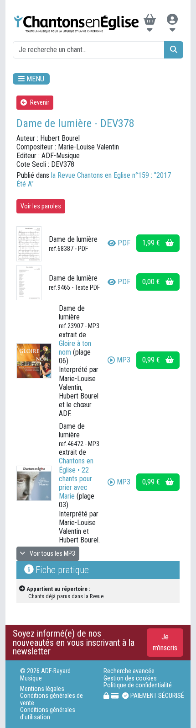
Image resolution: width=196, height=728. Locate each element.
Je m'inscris (165, 642)
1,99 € (152, 243)
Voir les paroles (41, 206)
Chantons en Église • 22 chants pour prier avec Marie (76, 478)
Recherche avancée (129, 671)
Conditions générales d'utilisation (47, 713)
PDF (124, 243)
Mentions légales (42, 688)
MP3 (123, 360)
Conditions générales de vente (51, 699)
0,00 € (152, 281)
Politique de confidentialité (137, 685)
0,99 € (152, 360)
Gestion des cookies (130, 678)
